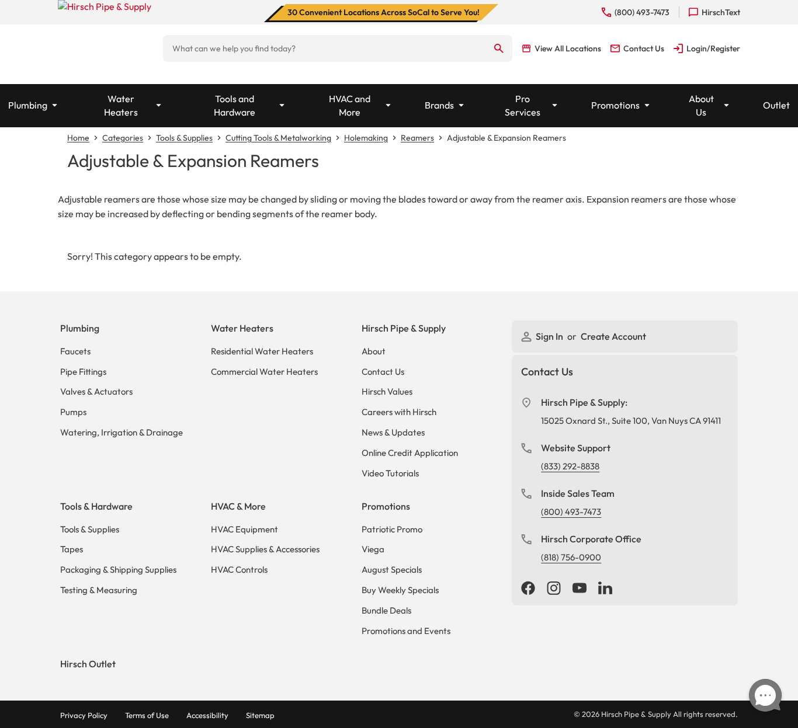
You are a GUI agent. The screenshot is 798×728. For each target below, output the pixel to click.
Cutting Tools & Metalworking (278, 138)
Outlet (776, 105)
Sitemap (260, 715)
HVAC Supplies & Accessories (265, 549)
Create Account (613, 336)
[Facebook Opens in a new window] (528, 589)
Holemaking (366, 138)
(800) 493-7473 (571, 511)
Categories (122, 138)
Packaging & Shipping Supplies (118, 569)
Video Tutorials (390, 473)
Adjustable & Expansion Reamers (506, 138)
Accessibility (207, 715)
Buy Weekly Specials (400, 589)
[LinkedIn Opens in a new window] (605, 589)
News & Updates (393, 432)
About (374, 351)
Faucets (75, 351)
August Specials (392, 569)
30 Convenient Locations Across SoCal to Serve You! (383, 12)
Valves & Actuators (96, 391)
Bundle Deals (386, 610)
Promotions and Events (406, 630)
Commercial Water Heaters (264, 371)
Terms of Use (147, 715)
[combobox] (324, 48)
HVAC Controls (239, 569)
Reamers (417, 138)
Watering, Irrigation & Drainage (121, 432)
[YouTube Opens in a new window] (580, 589)
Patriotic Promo (392, 529)
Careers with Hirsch (399, 411)
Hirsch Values (387, 391)
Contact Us (383, 371)
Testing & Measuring (98, 589)
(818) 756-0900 (571, 557)
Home (78, 138)
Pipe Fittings (83, 371)
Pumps (73, 411)
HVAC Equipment (244, 529)
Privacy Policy (83, 715)
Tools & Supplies (184, 138)
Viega (373, 549)
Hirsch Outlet (88, 664)
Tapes (71, 549)
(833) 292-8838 (570, 466)
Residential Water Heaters (262, 351)
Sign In (550, 336)
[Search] (499, 48)
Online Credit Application (410, 452)
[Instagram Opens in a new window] (554, 589)
